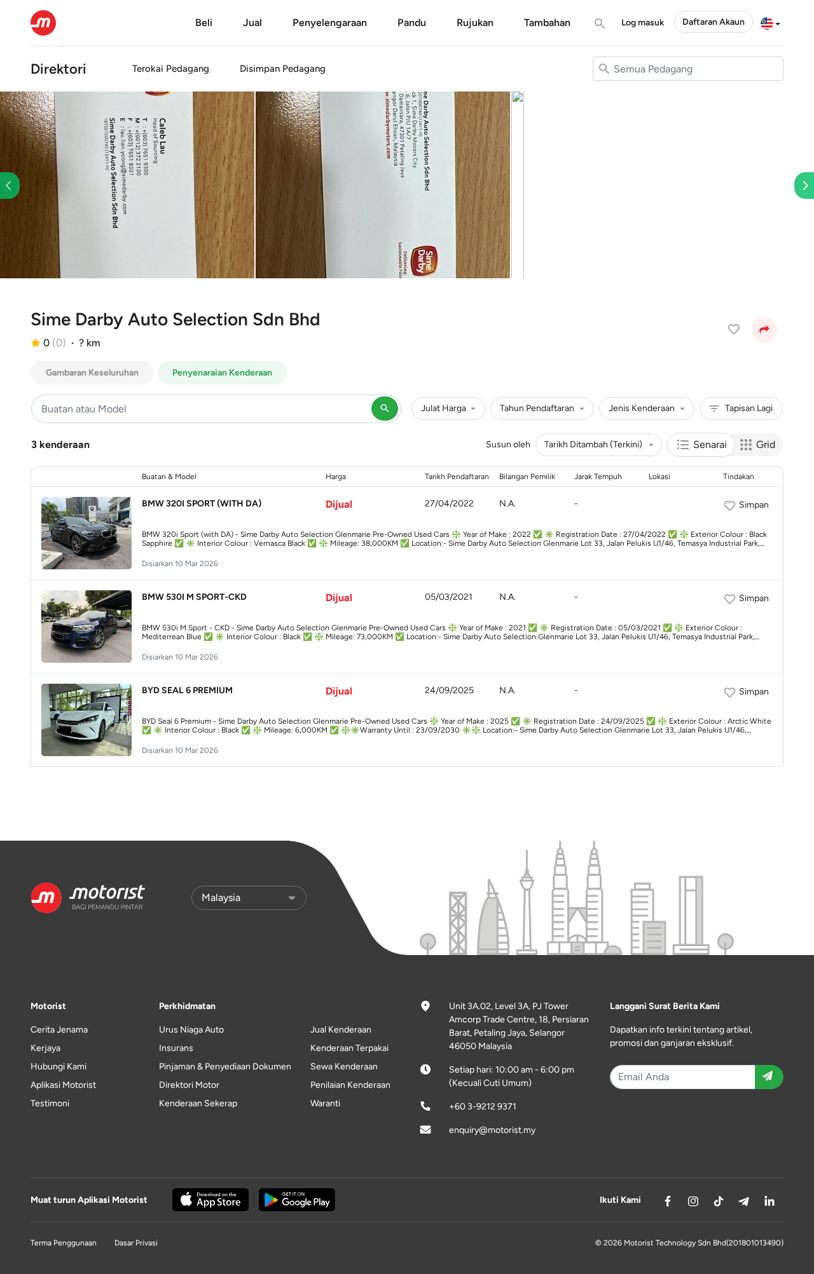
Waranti (325, 1103)
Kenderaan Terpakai (349, 1048)
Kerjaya (45, 1048)
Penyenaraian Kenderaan (222, 372)
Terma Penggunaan (64, 1242)
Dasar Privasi (136, 1242)
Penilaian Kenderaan (350, 1085)
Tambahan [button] (547, 23)
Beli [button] (203, 23)
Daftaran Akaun (713, 22)
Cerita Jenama (59, 1029)
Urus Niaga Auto (191, 1029)
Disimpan (283, 68)
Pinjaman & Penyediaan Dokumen (225, 1066)
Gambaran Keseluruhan (92, 372)
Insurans (176, 1048)
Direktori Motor (189, 1085)
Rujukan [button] (475, 23)
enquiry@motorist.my (492, 1130)
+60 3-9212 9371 (482, 1106)
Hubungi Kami (58, 1066)
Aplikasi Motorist (63, 1085)
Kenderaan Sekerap (198, 1103)
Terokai (170, 68)
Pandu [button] (411, 23)
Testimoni (50, 1103)
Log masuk (642, 22)
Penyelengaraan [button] (330, 23)
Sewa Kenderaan (344, 1066)
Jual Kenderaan (340, 1029)
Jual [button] (252, 23)
